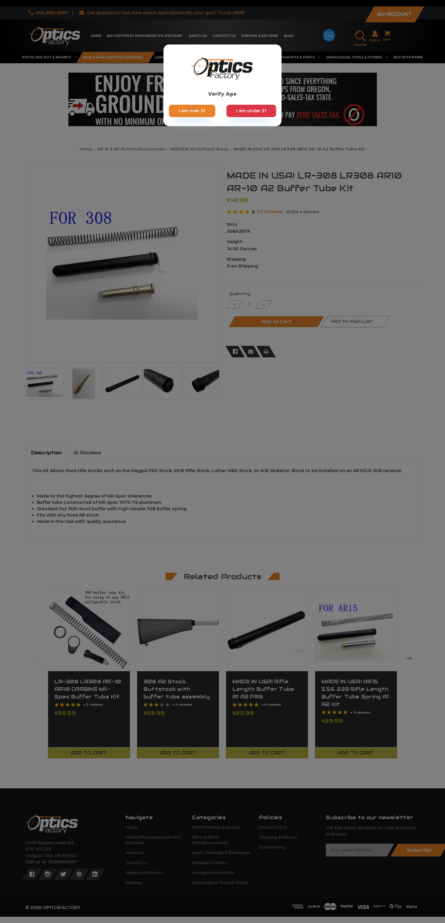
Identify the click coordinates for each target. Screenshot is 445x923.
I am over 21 (192, 110)
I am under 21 (251, 110)
